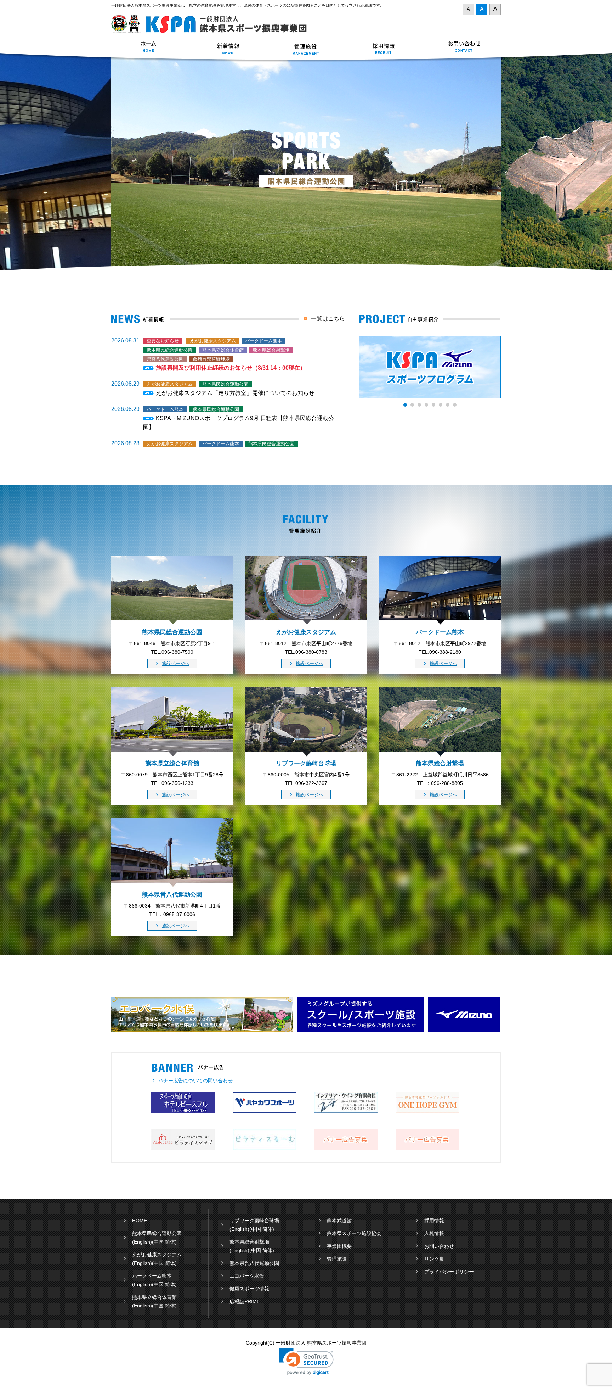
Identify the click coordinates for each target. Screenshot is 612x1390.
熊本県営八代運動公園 (254, 1263)
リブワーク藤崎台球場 (254, 1220)
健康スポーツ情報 (249, 1288)
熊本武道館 (339, 1220)
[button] (306, 1361)
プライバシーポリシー (449, 1271)
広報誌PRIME (245, 1301)
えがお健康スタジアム (157, 1254)
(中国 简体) (164, 1242)
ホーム (150, 47)
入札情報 (434, 1233)
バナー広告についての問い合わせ (195, 1080)
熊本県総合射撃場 (249, 1242)
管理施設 (337, 1259)
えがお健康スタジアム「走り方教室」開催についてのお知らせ (235, 393)
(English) (142, 1242)
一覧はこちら (328, 319)
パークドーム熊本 (152, 1276)
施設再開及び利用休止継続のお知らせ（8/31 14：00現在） (231, 368)
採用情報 (384, 47)
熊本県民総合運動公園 (157, 1233)
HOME (139, 1220)
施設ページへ (175, 663)
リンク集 (434, 1259)
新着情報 (228, 47)
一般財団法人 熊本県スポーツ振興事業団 (213, 24)
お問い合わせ (462, 47)
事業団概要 (339, 1246)
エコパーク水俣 (247, 1276)
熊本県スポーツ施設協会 (354, 1233)
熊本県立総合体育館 (154, 1297)
